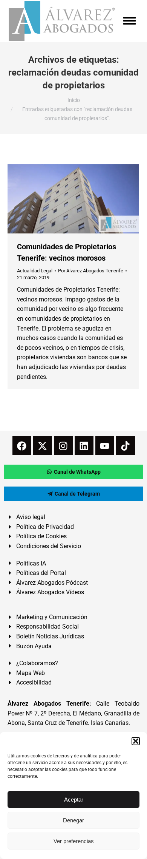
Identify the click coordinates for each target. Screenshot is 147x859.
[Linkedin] (84, 445)
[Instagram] (63, 445)
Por (90, 270)
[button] (135, 741)
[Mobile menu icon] (129, 20)
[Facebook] (21, 445)
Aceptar (73, 799)
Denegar (73, 820)
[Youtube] (104, 445)
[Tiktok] (125, 445)
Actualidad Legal (34, 270)
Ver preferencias (74, 841)
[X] (42, 445)
